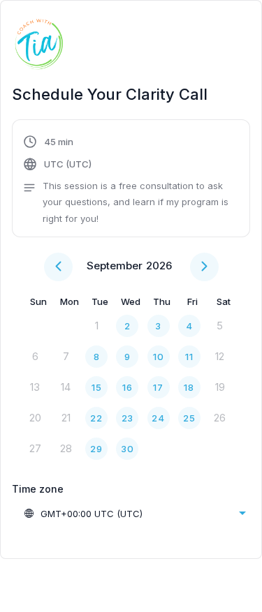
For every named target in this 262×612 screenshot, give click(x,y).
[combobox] (134, 514)
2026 (159, 265)
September (115, 265)
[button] (131, 180)
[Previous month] (58, 267)
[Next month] (204, 267)
